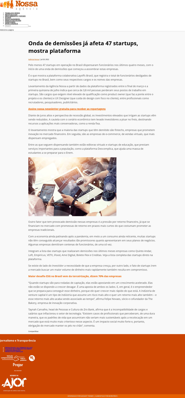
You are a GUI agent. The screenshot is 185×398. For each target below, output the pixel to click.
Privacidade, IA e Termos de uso (18, 347)
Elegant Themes (87, 396)
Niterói (8, 18)
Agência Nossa (33, 59)
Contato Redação (13, 350)
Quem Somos (10, 22)
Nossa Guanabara (12, 19)
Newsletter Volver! (13, 21)
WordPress (113, 396)
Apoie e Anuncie (11, 24)
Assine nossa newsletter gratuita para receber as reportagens (67, 109)
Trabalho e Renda (12, 13)
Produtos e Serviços (14, 351)
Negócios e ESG (11, 14)
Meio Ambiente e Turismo (15, 16)
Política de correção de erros (18, 349)
